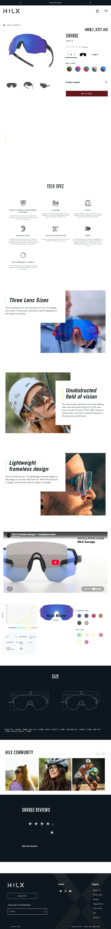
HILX (19, 926)
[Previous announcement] (20, 3)
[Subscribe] (44, 911)
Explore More (22, 896)
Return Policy (97, 908)
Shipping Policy (98, 904)
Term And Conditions (92, 926)
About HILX (97, 890)
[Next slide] (103, 754)
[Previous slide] (98, 754)
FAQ (94, 913)
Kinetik (69, 41)
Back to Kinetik (13, 25)
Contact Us (96, 917)
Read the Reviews (29, 846)
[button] (96, 11)
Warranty (96, 899)
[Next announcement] (90, 3)
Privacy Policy (97, 895)
